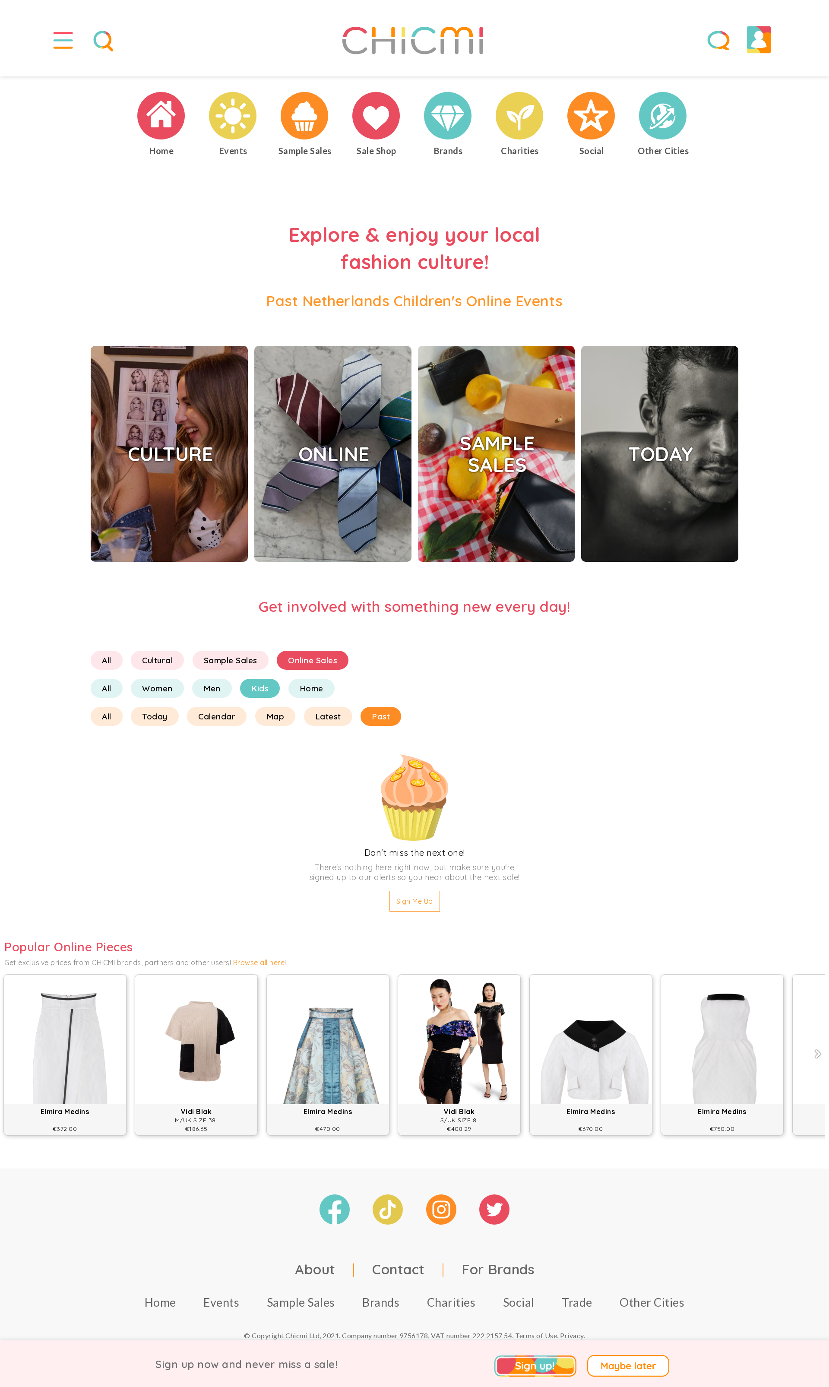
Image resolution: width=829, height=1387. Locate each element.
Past (381, 716)
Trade (577, 1302)
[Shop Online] (376, 115)
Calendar (216, 716)
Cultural (157, 660)
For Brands (498, 1269)
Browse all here (259, 962)
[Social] (591, 115)
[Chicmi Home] (161, 115)
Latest (328, 716)
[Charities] (519, 115)
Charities (451, 1302)
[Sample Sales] (304, 115)
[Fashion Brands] (448, 115)
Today (155, 716)
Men (212, 688)
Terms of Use (536, 1335)
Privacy (572, 1335)
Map (275, 716)
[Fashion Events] (233, 115)
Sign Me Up (414, 901)
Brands (380, 1302)
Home (311, 688)
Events (221, 1302)
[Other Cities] (663, 115)
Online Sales (312, 660)
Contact (398, 1269)
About (315, 1269)
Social (519, 1302)
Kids (260, 688)
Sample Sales (230, 660)
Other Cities (652, 1302)
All (106, 660)
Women (157, 688)
